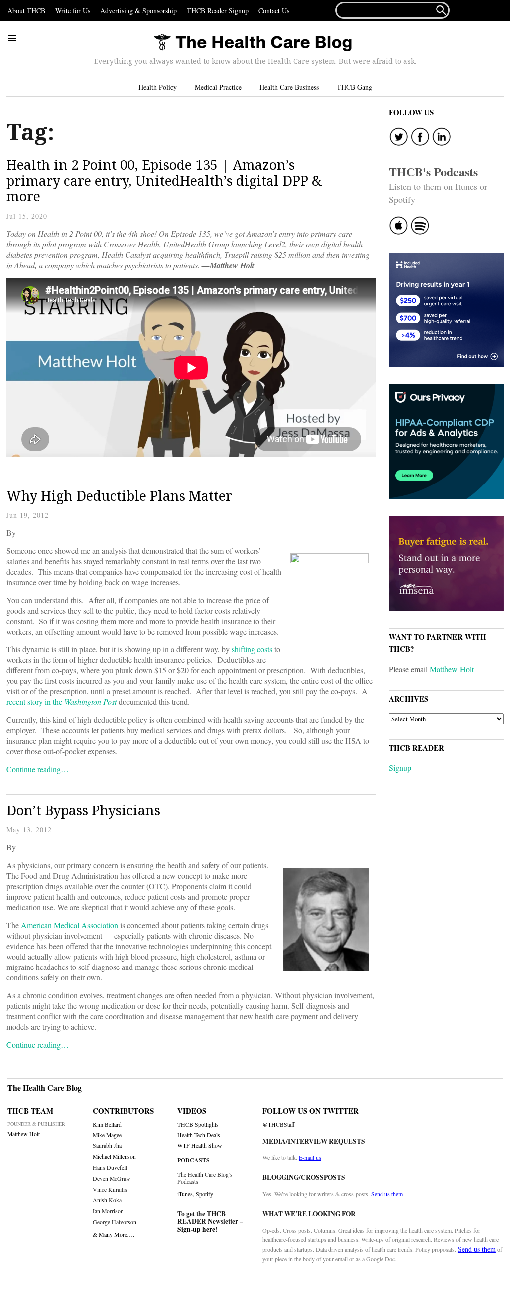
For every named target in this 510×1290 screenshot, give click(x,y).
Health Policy (157, 87)
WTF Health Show (199, 1145)
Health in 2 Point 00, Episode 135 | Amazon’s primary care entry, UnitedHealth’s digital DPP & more (164, 180)
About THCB (26, 10)
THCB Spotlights (198, 1124)
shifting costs (252, 649)
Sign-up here (196, 1229)
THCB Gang (354, 87)
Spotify (204, 1194)
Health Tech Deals (198, 1135)
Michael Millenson (114, 1156)
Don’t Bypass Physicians (83, 810)
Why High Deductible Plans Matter (119, 495)
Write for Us (72, 10)
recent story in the (61, 701)
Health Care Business (289, 87)
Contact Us (273, 10)
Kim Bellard (107, 1124)
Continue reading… (37, 769)
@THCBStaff (278, 1124)
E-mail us (310, 1157)
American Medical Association (69, 925)
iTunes (185, 1194)
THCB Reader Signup (218, 10)
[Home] (252, 43)
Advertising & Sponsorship (138, 10)
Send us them (387, 1194)
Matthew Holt (452, 669)
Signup (400, 767)
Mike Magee (107, 1135)
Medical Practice (218, 87)
